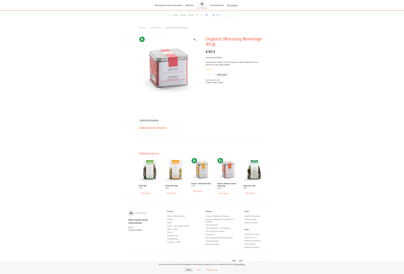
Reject (199, 270)
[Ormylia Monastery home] (169, 15)
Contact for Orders (251, 234)
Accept (188, 270)
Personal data (249, 244)
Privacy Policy (239, 264)
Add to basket (222, 75)
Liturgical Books (212, 241)
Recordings (210, 234)
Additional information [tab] (149, 120)
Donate (191, 15)
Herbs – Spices (218, 82)
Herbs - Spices (172, 229)
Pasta (169, 222)
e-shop (175, 15)
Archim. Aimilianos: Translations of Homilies (220, 220)
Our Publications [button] (217, 5)
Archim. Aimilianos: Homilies (217, 216)
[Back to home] (202, 5)
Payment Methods (251, 247)
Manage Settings (212, 270)
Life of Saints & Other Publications (219, 238)
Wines (169, 232)
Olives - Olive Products (176, 216)
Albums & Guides (212, 244)
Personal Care (172, 235)
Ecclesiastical (172, 239)
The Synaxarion (212, 225)
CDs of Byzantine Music (215, 231)
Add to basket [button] (145, 193)
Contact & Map (250, 219)
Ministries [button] (189, 5)
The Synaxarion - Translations (218, 228)
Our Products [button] (232, 5)
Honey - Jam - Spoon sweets (178, 226)
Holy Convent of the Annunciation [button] (168, 5)
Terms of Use (249, 237)
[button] (195, 40)
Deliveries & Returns (252, 241)
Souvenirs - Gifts (173, 242)
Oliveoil (170, 219)
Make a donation (251, 222)
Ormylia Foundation (252, 216)
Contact (183, 15)
